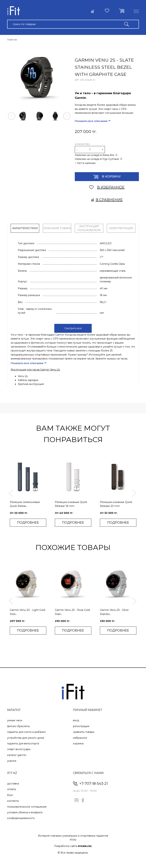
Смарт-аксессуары (18, 749)
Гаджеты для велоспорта (23, 743)
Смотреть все (73, 328)
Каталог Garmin (16, 755)
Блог (10, 795)
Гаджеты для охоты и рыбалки (26, 732)
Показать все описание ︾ (93, 121)
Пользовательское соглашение (27, 806)
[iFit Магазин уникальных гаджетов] (13, 11)
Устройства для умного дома (25, 737)
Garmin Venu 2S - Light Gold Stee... (27, 611)
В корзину (111, 176)
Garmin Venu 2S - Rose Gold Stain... (72, 611)
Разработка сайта (73, 846)
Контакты (13, 800)
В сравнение (109, 200)
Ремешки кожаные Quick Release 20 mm (116, 504)
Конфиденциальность (21, 818)
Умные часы (14, 720)
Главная (12, 39)
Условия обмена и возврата (24, 812)
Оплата (11, 789)
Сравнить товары (83, 732)
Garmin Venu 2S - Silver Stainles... (114, 611)
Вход (76, 720)
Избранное (80, 737)
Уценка (11, 760)
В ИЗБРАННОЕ (110, 187)
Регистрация (81, 726)
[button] (11, 116)
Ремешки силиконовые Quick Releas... (25, 504)
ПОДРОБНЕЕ (28, 523)
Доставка (13, 783)
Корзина (78, 743)
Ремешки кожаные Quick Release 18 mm (71, 504)
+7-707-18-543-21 (93, 783)
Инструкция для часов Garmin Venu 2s (35, 369)
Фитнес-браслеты (18, 726)
